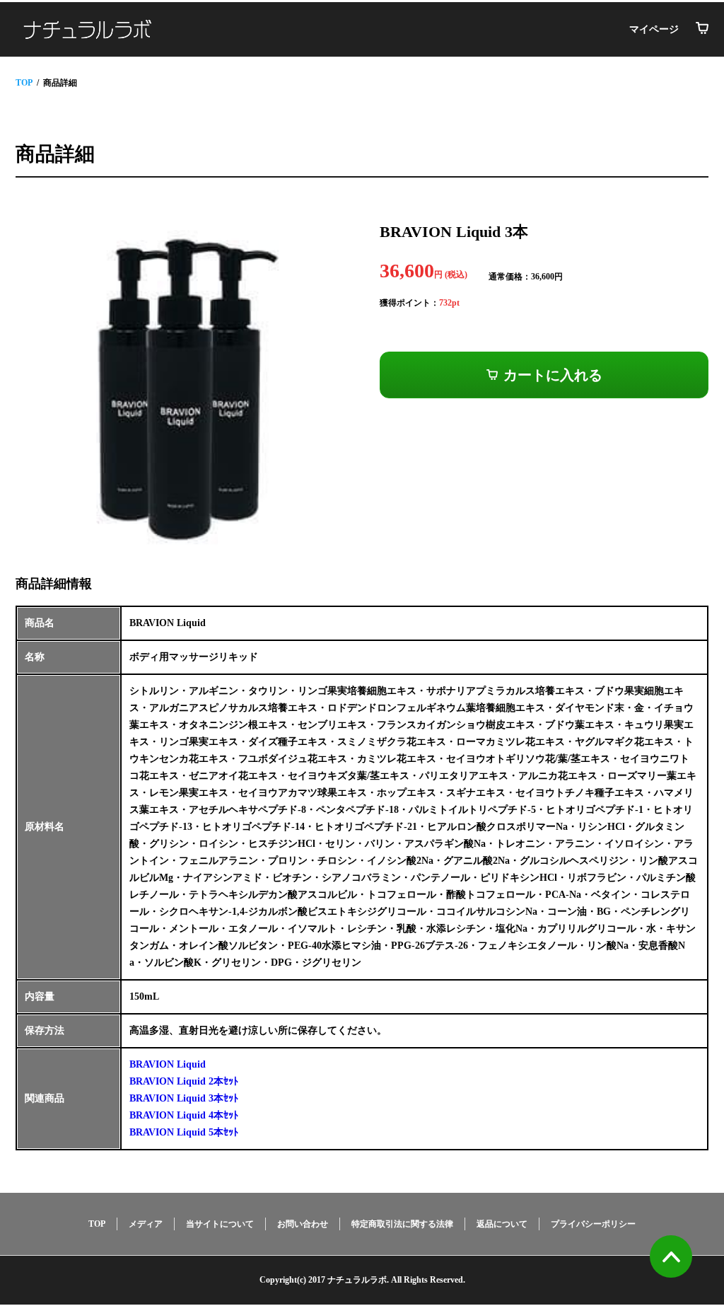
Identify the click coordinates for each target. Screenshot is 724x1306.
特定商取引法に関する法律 (402, 1224)
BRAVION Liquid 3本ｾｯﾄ (183, 1098)
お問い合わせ (302, 1224)
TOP (24, 83)
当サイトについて (220, 1224)
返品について (502, 1224)
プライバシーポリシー (593, 1224)
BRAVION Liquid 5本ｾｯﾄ (183, 1132)
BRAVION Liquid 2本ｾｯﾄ (183, 1081)
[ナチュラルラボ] (88, 29)
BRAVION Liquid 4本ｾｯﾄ (183, 1115)
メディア (146, 1224)
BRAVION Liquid (167, 1064)
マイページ (654, 29)
